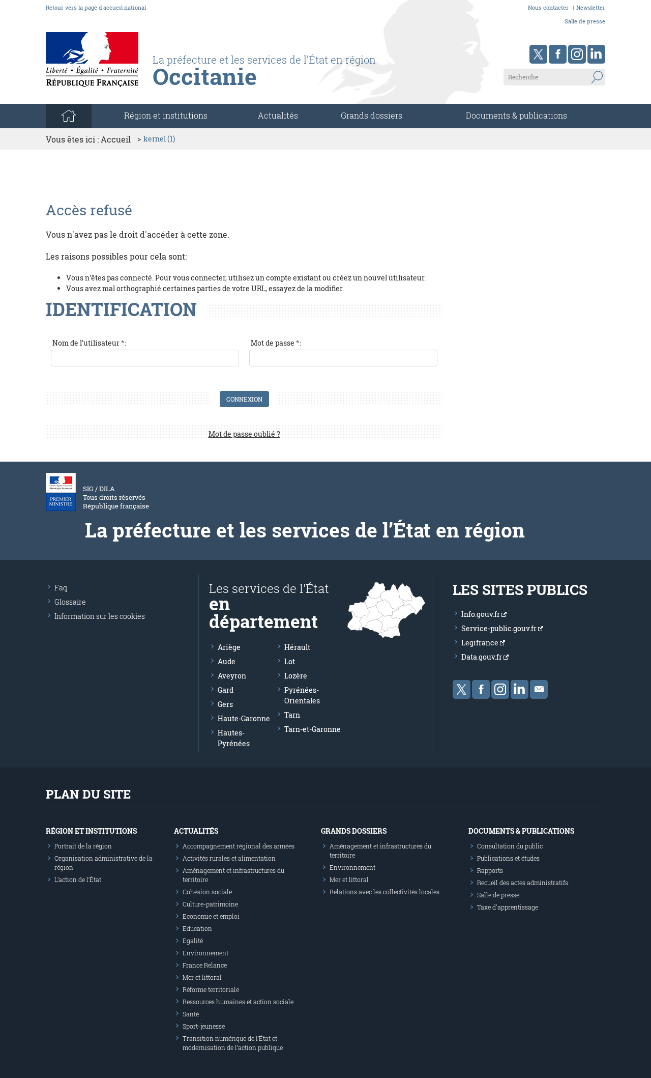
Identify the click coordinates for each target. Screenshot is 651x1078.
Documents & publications (516, 115)
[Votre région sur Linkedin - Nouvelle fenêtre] (596, 54)
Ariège (229, 647)
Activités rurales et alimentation (229, 858)
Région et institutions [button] (166, 115)
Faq (60, 587)
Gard (225, 690)
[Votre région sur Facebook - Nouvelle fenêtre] (558, 54)
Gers (225, 704)
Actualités (278, 115)
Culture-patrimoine (210, 904)
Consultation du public (510, 846)
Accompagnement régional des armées (238, 846)
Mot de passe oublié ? (244, 434)
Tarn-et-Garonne (312, 729)
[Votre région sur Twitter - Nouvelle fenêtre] (538, 54)
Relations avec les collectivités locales (384, 892)
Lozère (295, 675)
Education (197, 928)
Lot (289, 661)
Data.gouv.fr (482, 657)
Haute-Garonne (244, 718)
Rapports (490, 870)
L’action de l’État (77, 879)
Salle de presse (585, 21)
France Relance (205, 965)
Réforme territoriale (211, 989)
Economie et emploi (211, 916)
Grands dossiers (371, 115)
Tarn (292, 715)
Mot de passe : (276, 343)
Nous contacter (548, 7)
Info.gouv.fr (481, 614)
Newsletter (590, 7)
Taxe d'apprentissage (507, 907)
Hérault (297, 647)
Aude (226, 661)
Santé (191, 1014)
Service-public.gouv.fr (499, 628)
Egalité (193, 941)
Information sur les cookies (99, 616)
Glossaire (70, 602)
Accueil (116, 139)
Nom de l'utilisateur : (89, 343)
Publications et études (508, 858)
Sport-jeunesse (204, 1026)
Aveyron (232, 675)
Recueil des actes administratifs (522, 882)
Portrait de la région (83, 846)
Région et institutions (91, 831)
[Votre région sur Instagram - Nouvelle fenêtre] (577, 54)
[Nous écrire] (539, 689)
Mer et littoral (202, 977)
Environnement (205, 953)
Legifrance (480, 642)
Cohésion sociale (207, 892)
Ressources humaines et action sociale (238, 1002)
